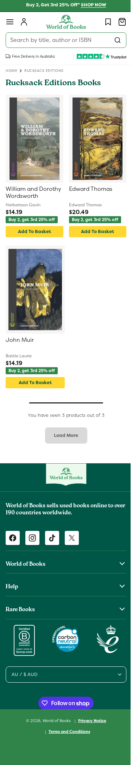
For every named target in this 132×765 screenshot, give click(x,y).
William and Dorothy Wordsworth (22, 193)
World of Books (54, 721)
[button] (10, 22)
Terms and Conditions (66, 731)
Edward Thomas (87, 189)
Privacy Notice (89, 721)
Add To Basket (33, 231)
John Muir (20, 340)
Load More (63, 435)
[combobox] (63, 40)
